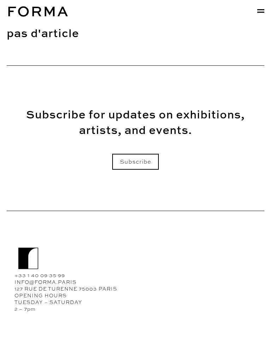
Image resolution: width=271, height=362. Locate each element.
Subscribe (135, 161)
